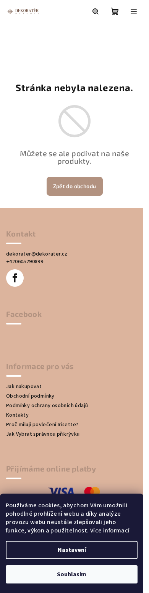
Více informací (110, 530)
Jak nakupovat (24, 386)
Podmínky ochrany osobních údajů (47, 405)
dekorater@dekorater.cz (37, 254)
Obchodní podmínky (30, 396)
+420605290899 (24, 261)
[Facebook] (15, 278)
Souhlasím (71, 574)
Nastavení (72, 550)
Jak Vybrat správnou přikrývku (43, 434)
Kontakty (17, 415)
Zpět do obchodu (74, 186)
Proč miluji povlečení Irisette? (42, 424)
